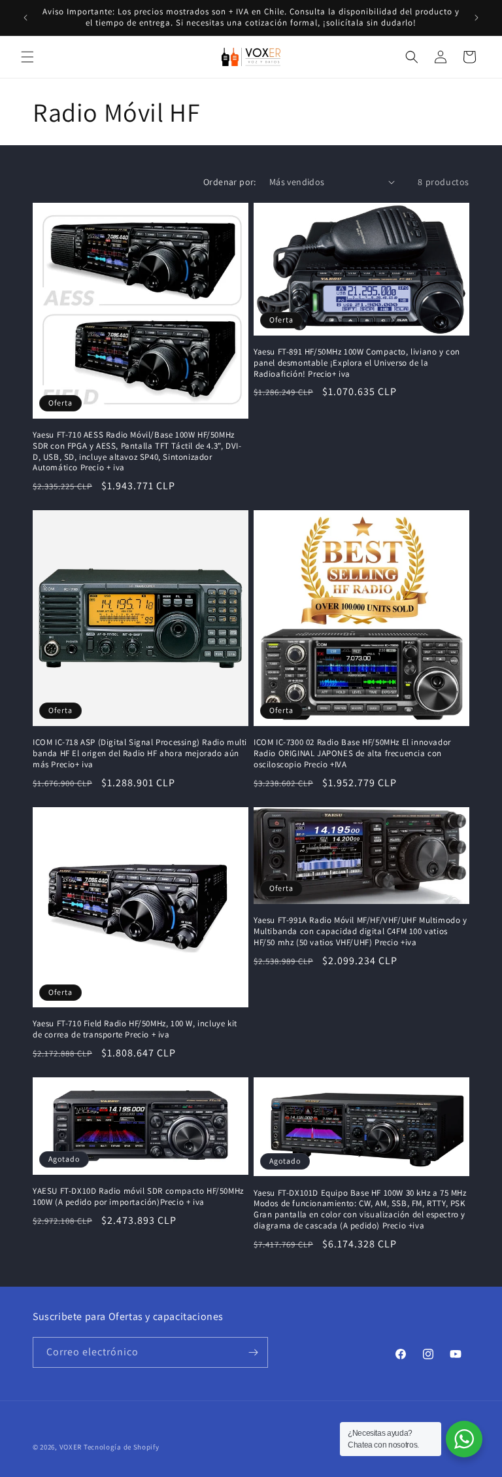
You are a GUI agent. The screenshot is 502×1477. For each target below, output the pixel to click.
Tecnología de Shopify (121, 1446)
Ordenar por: (229, 182)
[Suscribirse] (253, 1352)
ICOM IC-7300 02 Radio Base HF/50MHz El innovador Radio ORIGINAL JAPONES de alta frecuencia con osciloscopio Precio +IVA (352, 753)
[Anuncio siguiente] (476, 17)
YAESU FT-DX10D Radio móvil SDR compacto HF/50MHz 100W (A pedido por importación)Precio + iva (138, 1197)
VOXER (70, 1446)
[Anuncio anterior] (25, 17)
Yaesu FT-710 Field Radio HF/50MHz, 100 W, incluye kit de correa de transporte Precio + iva (135, 1029)
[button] (27, 57)
